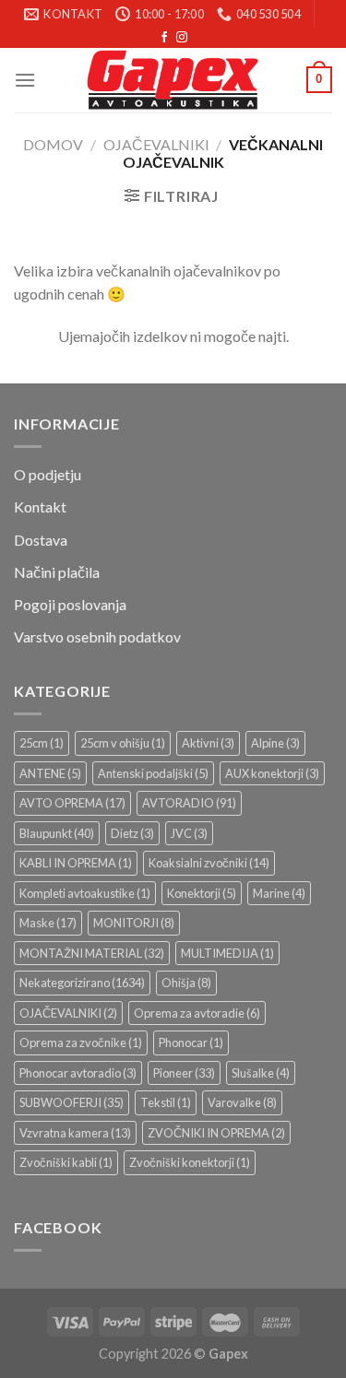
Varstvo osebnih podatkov (97, 636)
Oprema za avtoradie (197, 1013)
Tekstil (165, 1102)
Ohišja (186, 982)
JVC (189, 833)
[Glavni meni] (25, 79)
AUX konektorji (272, 773)
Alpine (275, 743)
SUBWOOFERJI (71, 1102)
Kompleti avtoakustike (84, 893)
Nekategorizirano (82, 982)
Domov (53, 144)
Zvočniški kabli (66, 1162)
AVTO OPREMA (72, 802)
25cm (41, 743)
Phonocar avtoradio (78, 1073)
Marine (279, 893)
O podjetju (47, 474)
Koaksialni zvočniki (209, 862)
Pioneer (184, 1073)
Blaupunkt (56, 833)
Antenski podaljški (153, 773)
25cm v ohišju (122, 743)
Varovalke (242, 1102)
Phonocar (191, 1042)
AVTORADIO (189, 802)
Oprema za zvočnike (80, 1042)
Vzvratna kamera (75, 1132)
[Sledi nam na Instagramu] (181, 37)
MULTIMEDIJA (227, 953)
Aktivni (208, 743)
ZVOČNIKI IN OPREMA (216, 1132)
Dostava (40, 539)
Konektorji (201, 893)
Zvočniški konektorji (189, 1162)
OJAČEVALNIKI (156, 144)
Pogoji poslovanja (70, 604)
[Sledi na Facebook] (164, 37)
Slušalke (261, 1073)
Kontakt (40, 506)
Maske (48, 922)
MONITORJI (133, 922)
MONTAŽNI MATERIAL (91, 953)
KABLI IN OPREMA (75, 862)
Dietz (132, 833)
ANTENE (50, 773)
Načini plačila (57, 572)
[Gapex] (173, 80)
